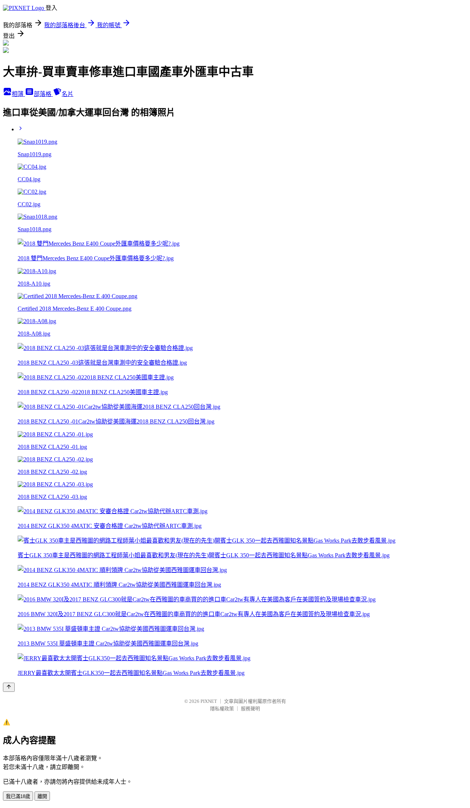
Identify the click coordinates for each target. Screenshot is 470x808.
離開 (42, 796)
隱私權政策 (222, 708)
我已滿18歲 (18, 796)
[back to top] (9, 687)
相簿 (18, 94)
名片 (67, 94)
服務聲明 (250, 708)
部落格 (43, 94)
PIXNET (208, 701)
